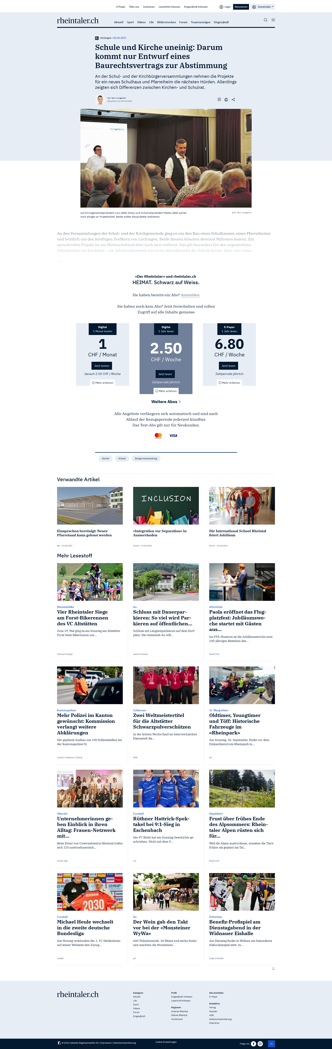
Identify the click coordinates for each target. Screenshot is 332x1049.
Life (151, 22)
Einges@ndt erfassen (196, 6)
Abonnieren (241, 6)
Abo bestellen (216, 992)
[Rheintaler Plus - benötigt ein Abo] (97, 37)
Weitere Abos (164, 401)
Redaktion (214, 1003)
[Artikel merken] (219, 99)
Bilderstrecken (166, 22)
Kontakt (213, 1011)
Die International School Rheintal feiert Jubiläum (237, 533)
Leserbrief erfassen (169, 6)
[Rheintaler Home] (78, 20)
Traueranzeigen (200, 22)
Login (227, 6)
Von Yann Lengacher (116, 98)
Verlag (212, 1007)
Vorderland (177, 1019)
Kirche (105, 458)
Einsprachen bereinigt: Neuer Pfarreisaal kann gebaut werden (84, 533)
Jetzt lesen (165, 374)
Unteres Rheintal (179, 1011)
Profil (174, 992)
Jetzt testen (101, 365)
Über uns (134, 6)
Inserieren (149, 6)
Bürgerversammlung (146, 458)
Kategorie (138, 992)
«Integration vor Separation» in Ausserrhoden (160, 533)
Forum (183, 22)
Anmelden (190, 294)
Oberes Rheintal (179, 1015)
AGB (211, 1015)
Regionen (176, 1007)
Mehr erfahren (104, 382)
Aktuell (118, 22)
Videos (141, 22)
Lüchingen (105, 37)
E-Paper (120, 6)
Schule (122, 458)
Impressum (106, 1042)
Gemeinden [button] (264, 6)
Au (58, 545)
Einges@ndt (221, 22)
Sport (130, 22)
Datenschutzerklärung (220, 1019)
